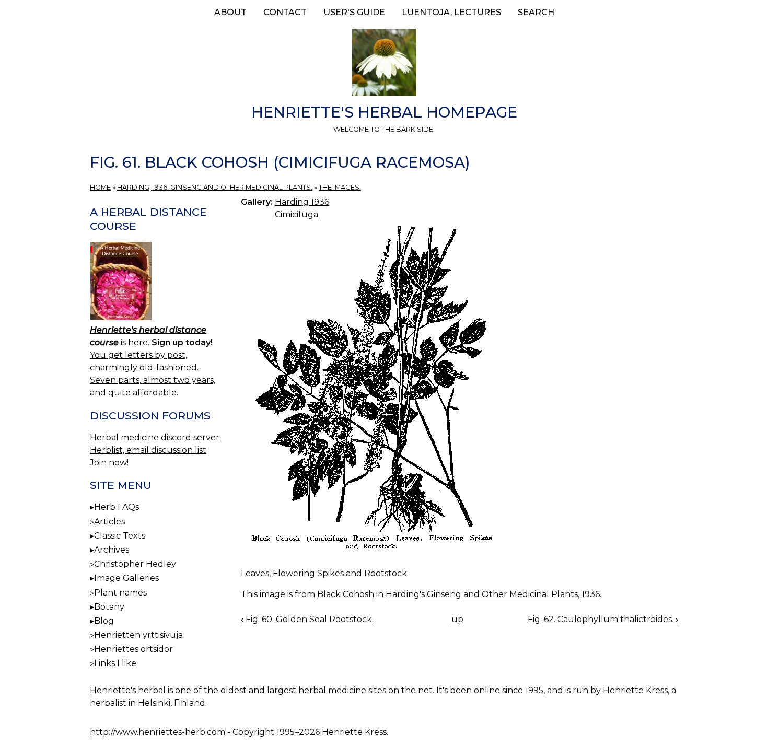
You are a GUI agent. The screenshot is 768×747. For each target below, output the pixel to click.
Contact (285, 12)
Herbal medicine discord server (154, 437)
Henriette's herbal (128, 690)
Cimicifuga (296, 214)
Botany (109, 607)
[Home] (384, 64)
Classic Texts (119, 536)
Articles (109, 522)
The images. (340, 187)
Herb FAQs (116, 507)
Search (536, 12)
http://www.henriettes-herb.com (157, 732)
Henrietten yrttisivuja (138, 635)
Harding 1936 (302, 202)
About (230, 12)
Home (100, 187)
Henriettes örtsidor (133, 649)
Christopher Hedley (135, 564)
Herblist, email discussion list (148, 450)
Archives (111, 550)
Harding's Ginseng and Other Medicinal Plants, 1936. (493, 594)
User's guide (354, 12)
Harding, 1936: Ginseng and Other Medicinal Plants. (214, 187)
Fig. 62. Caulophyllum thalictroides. (603, 619)
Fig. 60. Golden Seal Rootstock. (307, 619)
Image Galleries (126, 578)
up (457, 619)
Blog (104, 621)
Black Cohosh (345, 594)
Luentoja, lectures (451, 12)
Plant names (120, 593)
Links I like (115, 663)
